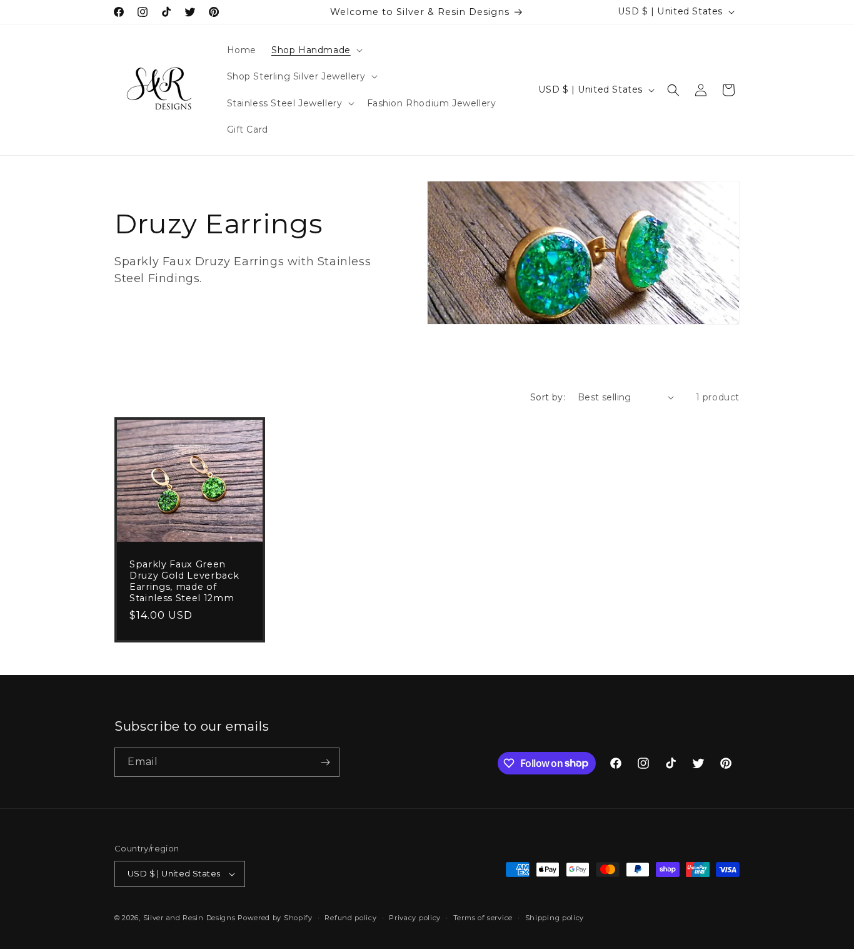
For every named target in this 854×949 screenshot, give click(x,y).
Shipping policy (555, 917)
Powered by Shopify (275, 917)
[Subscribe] (325, 762)
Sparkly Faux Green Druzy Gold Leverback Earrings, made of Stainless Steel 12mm (184, 581)
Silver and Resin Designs (189, 917)
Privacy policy (415, 917)
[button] (316, 50)
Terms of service (483, 917)
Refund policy (350, 917)
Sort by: (547, 397)
